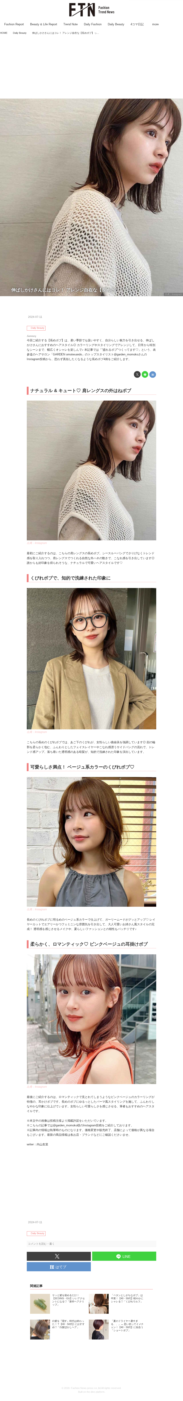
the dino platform (95, 1391)
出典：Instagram (173, 294)
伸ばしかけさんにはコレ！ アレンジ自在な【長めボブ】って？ (74, 289)
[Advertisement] (91, 67)
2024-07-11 (35, 316)
